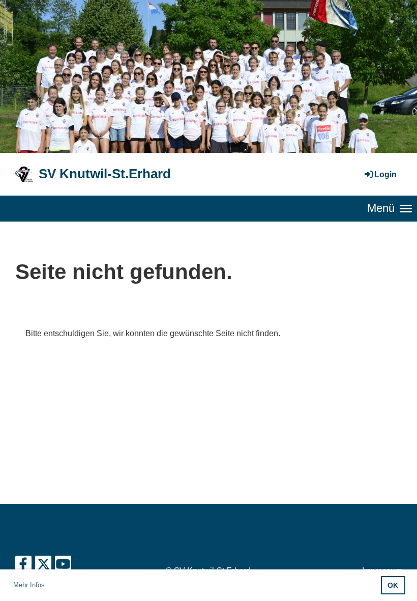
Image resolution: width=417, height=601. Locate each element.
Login (385, 174)
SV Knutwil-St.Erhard (105, 173)
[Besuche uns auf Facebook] (23, 566)
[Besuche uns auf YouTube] (63, 566)
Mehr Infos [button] (29, 585)
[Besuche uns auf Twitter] (43, 566)
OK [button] (393, 585)
